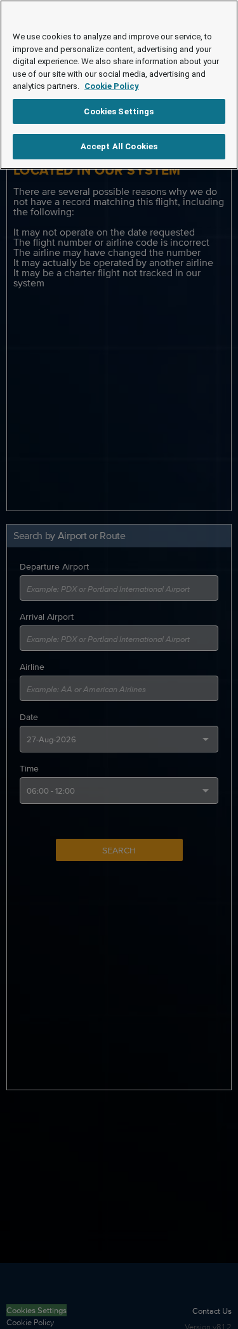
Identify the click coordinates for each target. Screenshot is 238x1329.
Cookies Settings (119, 111)
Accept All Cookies (119, 146)
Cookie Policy (111, 86)
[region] (119, 85)
